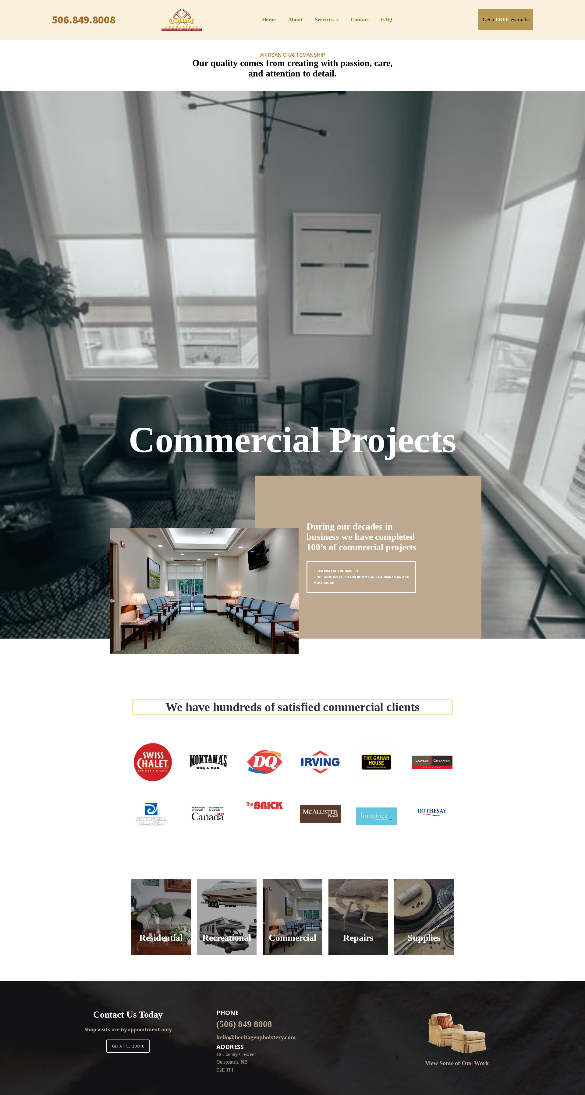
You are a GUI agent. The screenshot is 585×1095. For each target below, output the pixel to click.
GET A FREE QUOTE (128, 1046)
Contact (359, 19)
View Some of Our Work (457, 1063)
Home (269, 19)
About (295, 19)
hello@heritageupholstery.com (256, 1037)
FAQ (386, 19)
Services (324, 19)
